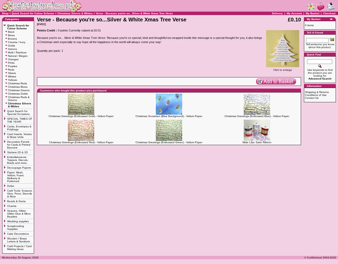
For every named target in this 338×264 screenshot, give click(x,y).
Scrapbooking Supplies (15, 227)
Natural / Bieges (17, 55)
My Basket (312, 13)
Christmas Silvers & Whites (75, 13)
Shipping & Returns (317, 92)
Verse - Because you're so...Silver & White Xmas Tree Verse (134, 13)
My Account (295, 13)
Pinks (11, 62)
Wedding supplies (18, 221)
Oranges (13, 59)
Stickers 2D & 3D (18, 152)
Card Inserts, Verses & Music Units (19, 135)
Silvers (12, 73)
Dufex (10, 185)
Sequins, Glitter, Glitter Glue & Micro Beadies (19, 213)
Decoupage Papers (19, 167)
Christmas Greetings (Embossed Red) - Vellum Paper (81, 142)
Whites (12, 76)
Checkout (329, 13)
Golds (11, 45)
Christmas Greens (19, 90)
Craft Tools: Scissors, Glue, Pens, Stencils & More (19, 193)
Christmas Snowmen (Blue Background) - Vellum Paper (168, 116)
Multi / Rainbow (17, 52)
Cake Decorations (18, 233)
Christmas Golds (18, 93)
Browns (12, 38)
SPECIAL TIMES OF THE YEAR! (19, 120)
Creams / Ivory (16, 42)
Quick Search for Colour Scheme (33, 13)
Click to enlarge (282, 69)
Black (11, 31)
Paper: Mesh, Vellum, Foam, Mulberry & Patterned (15, 177)
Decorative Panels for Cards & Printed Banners (18, 144)
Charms (11, 206)
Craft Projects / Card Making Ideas (19, 248)
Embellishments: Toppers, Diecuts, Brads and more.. (18, 160)
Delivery (277, 13)
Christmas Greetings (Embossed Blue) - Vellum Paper (256, 116)
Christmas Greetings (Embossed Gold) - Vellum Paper (81, 116)
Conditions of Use (316, 95)
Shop (5, 13)
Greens (12, 49)
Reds (11, 69)
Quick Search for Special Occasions (18, 112)
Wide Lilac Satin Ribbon (256, 142)
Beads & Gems (16, 201)
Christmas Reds (17, 83)
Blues (11, 35)
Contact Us (311, 97)
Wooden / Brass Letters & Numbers (18, 240)
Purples (12, 66)
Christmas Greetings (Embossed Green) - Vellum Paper (168, 142)
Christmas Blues (17, 86)
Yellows (12, 79)
